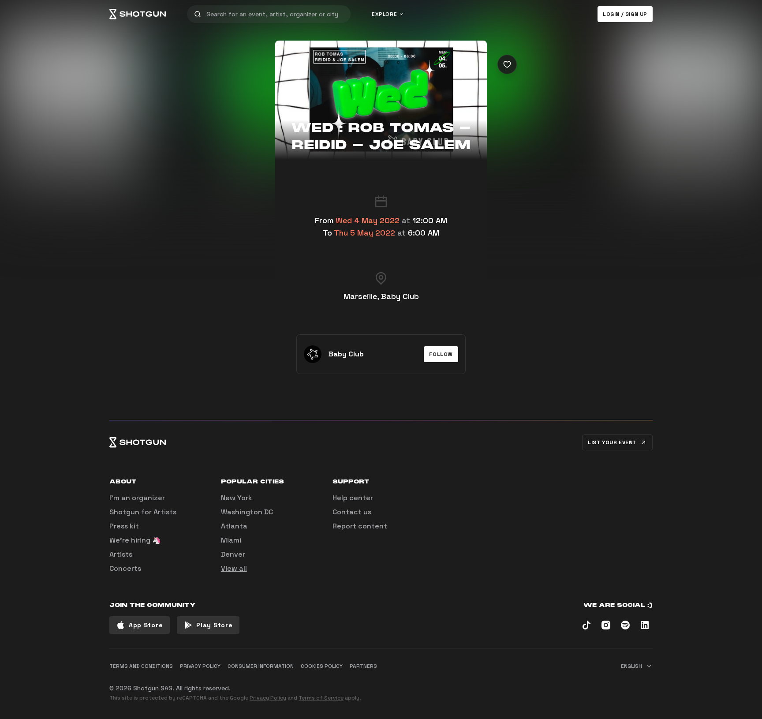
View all (234, 568)
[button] (441, 354)
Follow (441, 354)
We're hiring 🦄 (135, 540)
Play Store (214, 625)
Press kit (124, 526)
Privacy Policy (268, 697)
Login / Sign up (625, 14)
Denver (233, 554)
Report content (359, 526)
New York (236, 497)
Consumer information (261, 666)
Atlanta (234, 526)
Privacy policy (200, 666)
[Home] (137, 14)
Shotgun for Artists (142, 512)
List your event (612, 442)
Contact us (351, 512)
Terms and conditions (141, 666)
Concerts (125, 568)
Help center (352, 497)
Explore (384, 14)
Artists (120, 554)
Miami (231, 540)
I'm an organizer (137, 497)
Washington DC (247, 512)
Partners (363, 666)
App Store (146, 625)
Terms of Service (321, 697)
